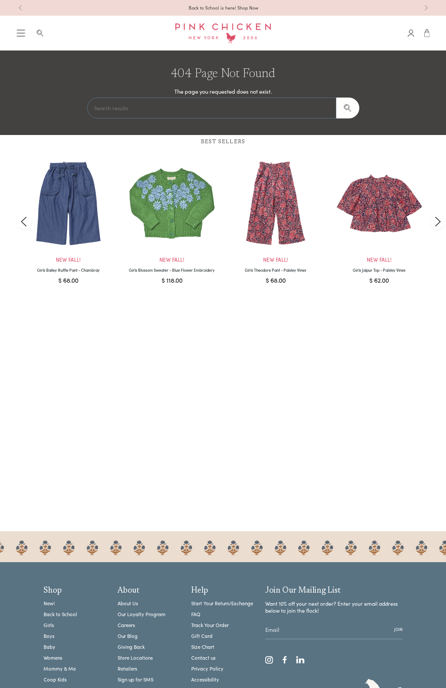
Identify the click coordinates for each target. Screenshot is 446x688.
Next (437, 221)
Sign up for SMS (135, 679)
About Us (128, 603)
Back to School (60, 614)
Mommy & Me (60, 668)
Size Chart (202, 647)
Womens (53, 657)
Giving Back (131, 647)
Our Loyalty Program (142, 614)
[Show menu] (21, 33)
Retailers (127, 668)
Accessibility (205, 679)
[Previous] (20, 8)
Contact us (203, 657)
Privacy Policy (207, 668)
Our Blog (128, 636)
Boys (49, 636)
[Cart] (427, 33)
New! (49, 603)
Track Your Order (210, 625)
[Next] (426, 8)
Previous (24, 221)
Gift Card (202, 636)
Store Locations (135, 657)
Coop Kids (55, 679)
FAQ (195, 614)
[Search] (347, 108)
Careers (126, 625)
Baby (49, 647)
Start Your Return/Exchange (222, 603)
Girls (49, 625)
